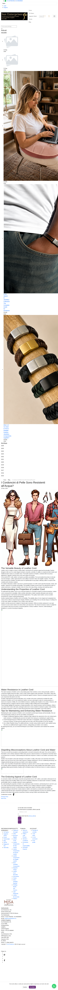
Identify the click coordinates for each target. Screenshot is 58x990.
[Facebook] (4, 960)
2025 (2, 448)
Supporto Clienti (33, 16)
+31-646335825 (19, 0)
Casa (4, 479)
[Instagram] (4, 953)
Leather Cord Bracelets (15, 873)
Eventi (5, 837)
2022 (2, 456)
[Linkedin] (20, 794)
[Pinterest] (4, 954)
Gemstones (16, 876)
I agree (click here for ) (27, 816)
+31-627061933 (10, 0)
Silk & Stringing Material (15, 881)
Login (5, 5)
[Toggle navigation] (54, 16)
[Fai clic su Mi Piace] (13, 794)
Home (30, 10)
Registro (6, 7)
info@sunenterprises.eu (10, 918)
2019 (2, 464)
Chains (15, 878)
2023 (2, 454)
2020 (2, 462)
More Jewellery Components (16, 864)
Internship (6, 847)
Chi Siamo (31, 13)
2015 (2, 475)
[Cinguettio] (16, 794)
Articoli (5, 842)
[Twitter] (4, 958)
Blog (30, 22)
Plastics (15, 898)
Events (30, 19)
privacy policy (32, 816)
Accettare (32, 987)
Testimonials (7, 839)
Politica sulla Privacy (25, 835)
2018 (2, 467)
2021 (2, 459)
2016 (2, 473)
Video (14, 833)
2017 (2, 470)
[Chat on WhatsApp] (54, 986)
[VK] (4, 962)
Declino (25, 987)
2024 (2, 451)
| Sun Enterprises (10, 944)
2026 (2, 445)
